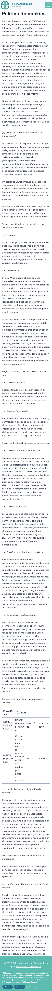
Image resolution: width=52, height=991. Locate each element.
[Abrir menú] (48, 5)
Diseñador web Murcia (28, 966)
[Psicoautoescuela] (16, 5)
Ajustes (31, 987)
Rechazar (19, 987)
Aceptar (7, 987)
